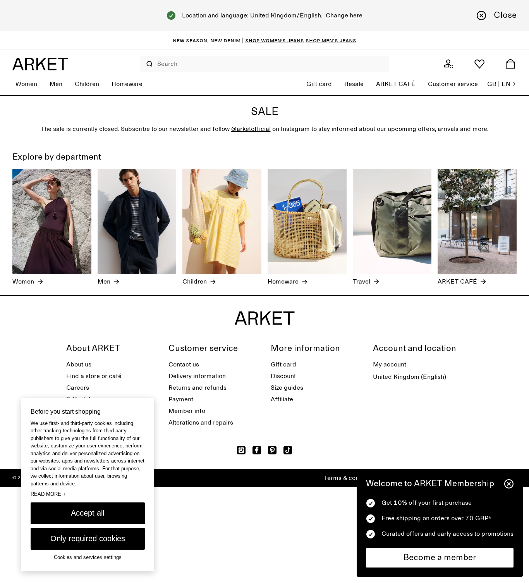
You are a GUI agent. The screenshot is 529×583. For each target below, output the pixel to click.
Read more (48, 494)
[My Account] (448, 64)
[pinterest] (272, 450)
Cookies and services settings (88, 557)
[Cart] (510, 64)
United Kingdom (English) (409, 377)
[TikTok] (287, 450)
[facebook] (256, 450)
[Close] (509, 483)
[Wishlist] (479, 64)
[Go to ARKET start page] (40, 64)
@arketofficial (251, 129)
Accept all (87, 513)
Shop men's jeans (331, 40)
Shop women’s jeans (274, 40)
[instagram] (241, 450)
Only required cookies (87, 538)
